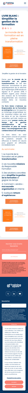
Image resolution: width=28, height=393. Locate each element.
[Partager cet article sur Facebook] (5, 28)
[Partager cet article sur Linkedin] (3, 28)
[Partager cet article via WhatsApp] (11, 28)
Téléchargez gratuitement (14, 65)
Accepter (14, 382)
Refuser (14, 386)
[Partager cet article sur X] (8, 28)
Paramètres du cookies (14, 378)
